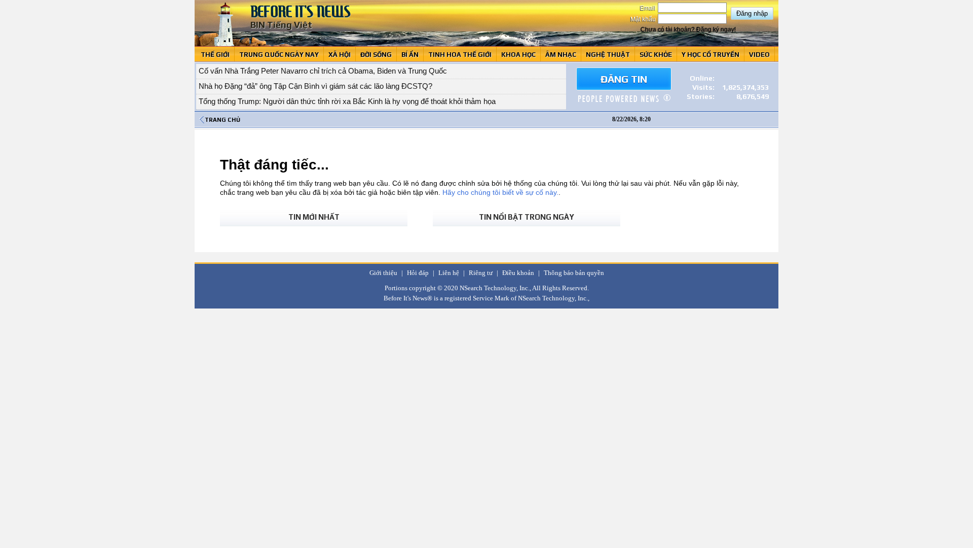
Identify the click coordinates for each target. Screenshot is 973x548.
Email (648, 8)
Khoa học (518, 54)
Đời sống (376, 54)
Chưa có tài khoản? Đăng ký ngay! (688, 29)
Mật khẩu (643, 19)
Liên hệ (448, 273)
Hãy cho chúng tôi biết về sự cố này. (500, 192)
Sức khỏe (656, 54)
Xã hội (339, 54)
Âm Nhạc (560, 54)
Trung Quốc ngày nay (279, 54)
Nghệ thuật (608, 54)
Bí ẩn (410, 54)
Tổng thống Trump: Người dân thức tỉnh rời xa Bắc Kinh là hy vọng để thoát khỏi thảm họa (347, 101)
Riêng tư (481, 273)
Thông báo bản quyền (574, 273)
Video (759, 54)
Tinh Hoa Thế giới (460, 54)
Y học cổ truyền (710, 54)
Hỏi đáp (418, 273)
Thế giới (215, 54)
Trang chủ (222, 119)
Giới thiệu (383, 273)
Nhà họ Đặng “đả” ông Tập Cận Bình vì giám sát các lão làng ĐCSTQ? (315, 86)
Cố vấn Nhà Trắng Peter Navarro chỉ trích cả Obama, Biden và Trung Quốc (323, 70)
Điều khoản (518, 273)
